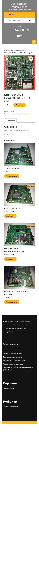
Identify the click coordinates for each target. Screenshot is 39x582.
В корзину (20, 105)
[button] (31, 59)
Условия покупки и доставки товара (16, 321)
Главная (7, 50)
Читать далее (11, 176)
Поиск (29, 20)
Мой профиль (8, 332)
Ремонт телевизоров (10, 344)
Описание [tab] (11, 120)
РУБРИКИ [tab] (12, 15)
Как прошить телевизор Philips (14, 360)
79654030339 (19, 30)
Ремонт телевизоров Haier (12, 354)
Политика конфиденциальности (15, 325)
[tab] (34, 42)
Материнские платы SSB (22, 114)
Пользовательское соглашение (14, 328)
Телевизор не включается (12, 357)
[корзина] (18, 36)
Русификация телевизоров (13, 364)
